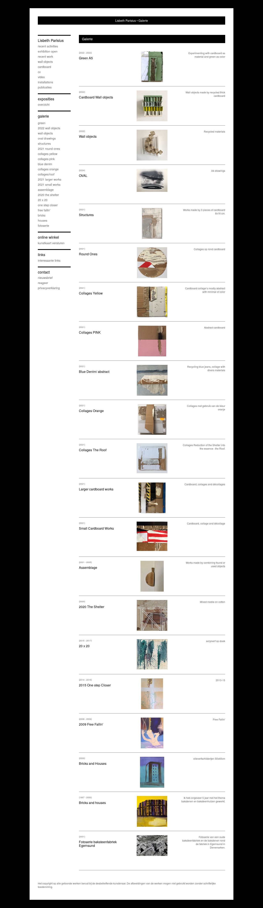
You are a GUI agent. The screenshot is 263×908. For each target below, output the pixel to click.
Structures (44, 143)
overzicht (44, 104)
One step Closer (48, 205)
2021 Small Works (49, 184)
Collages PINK (46, 159)
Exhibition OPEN (48, 51)
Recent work (45, 56)
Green (41, 123)
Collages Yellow (47, 154)
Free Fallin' (44, 210)
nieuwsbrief (45, 278)
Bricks (41, 215)
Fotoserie (43, 225)
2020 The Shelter (48, 195)
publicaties (45, 87)
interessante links (49, 260)
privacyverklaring (49, 288)
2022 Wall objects (49, 128)
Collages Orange (48, 169)
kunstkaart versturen (51, 243)
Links (41, 254)
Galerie (43, 116)
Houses (42, 220)
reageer (43, 283)
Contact (44, 272)
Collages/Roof (46, 174)
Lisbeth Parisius (125, 20)
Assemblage (46, 190)
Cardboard (44, 67)
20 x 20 (42, 200)
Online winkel (48, 237)
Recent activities (48, 46)
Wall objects (45, 62)
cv (39, 72)
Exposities (46, 98)
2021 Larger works (49, 179)
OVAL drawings (47, 138)
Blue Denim (45, 164)
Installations (45, 82)
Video (41, 77)
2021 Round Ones (49, 149)
